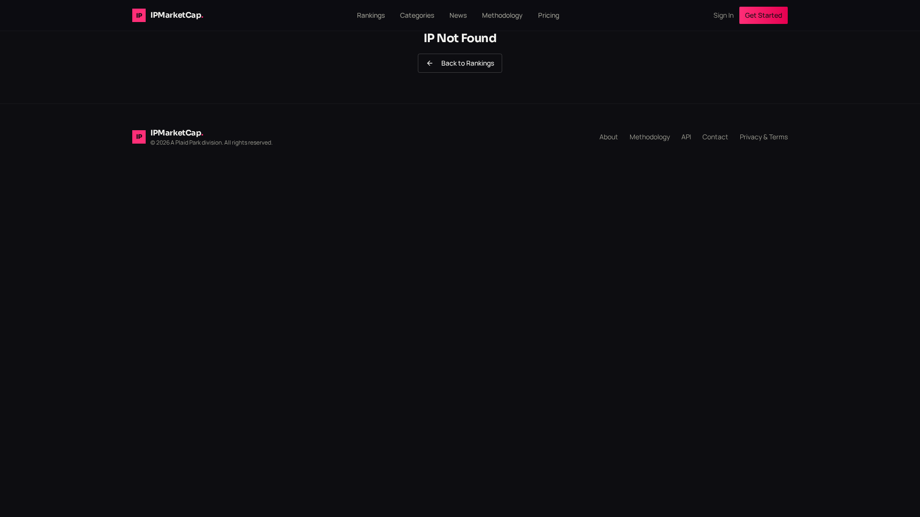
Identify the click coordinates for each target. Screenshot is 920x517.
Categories (417, 15)
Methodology (502, 15)
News (458, 15)
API (686, 136)
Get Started (763, 15)
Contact (715, 136)
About (608, 136)
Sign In (723, 15)
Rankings (371, 15)
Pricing (548, 15)
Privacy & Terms (764, 136)
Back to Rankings (467, 62)
